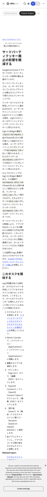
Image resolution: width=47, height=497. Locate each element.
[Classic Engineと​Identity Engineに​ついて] (38, 13)
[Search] (25, 3)
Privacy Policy (17, 474)
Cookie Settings (23, 489)
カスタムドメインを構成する (14, 327)
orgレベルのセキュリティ (11, 39)
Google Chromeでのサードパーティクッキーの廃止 (13, 261)
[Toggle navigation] (43, 3)
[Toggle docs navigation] (3, 3)
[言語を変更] (28, 4)
